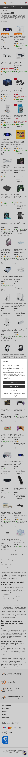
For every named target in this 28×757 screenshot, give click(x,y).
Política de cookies (7, 393)
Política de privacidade (19, 393)
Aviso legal (14, 396)
